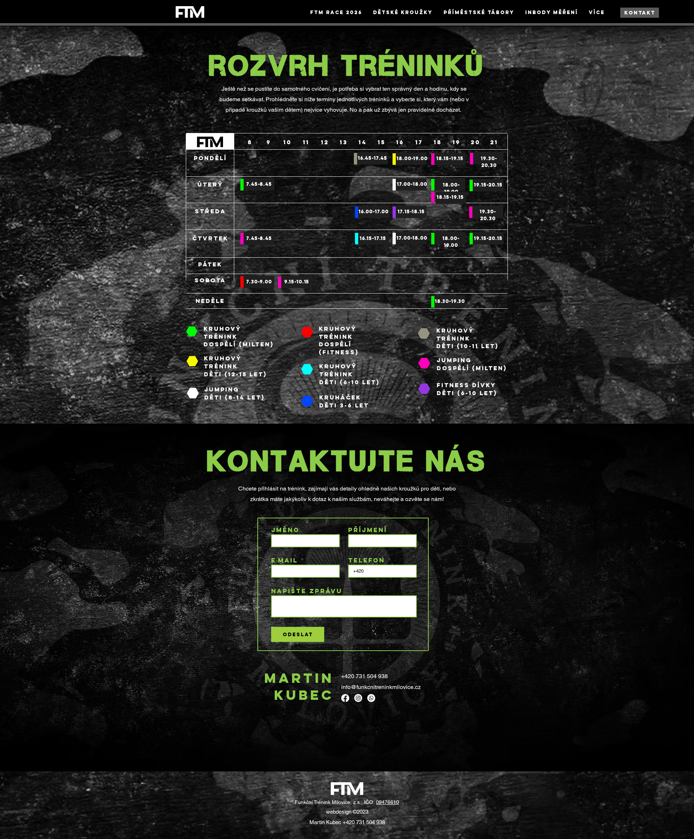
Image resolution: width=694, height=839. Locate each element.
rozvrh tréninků (347, 65)
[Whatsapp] (371, 698)
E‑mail (284, 560)
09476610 (387, 802)
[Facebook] (345, 698)
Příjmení (367, 530)
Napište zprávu (306, 591)
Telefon (366, 560)
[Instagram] (358, 698)
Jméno (285, 530)
